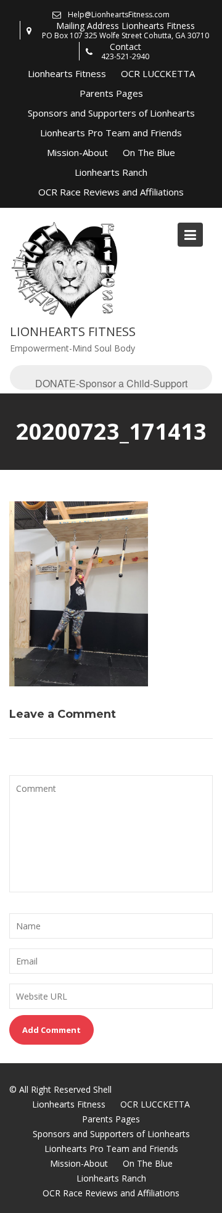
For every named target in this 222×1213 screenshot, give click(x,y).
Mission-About (77, 152)
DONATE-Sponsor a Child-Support (111, 383)
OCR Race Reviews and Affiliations (111, 192)
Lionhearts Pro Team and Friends (111, 132)
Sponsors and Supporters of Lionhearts (111, 113)
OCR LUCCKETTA (158, 73)
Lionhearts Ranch (111, 172)
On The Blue (149, 152)
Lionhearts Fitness (67, 73)
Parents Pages (111, 93)
